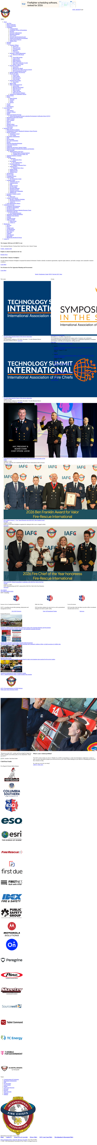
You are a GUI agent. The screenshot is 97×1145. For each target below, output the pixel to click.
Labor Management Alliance (13, 203)
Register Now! (4, 254)
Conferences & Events (9, 204)
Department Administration (13, 136)
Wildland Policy (13, 166)
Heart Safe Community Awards (20, 62)
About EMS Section (17, 57)
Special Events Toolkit (6, 658)
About (5, 22)
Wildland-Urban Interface (13, 215)
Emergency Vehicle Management (18, 53)
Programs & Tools (8, 128)
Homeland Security (14, 189)
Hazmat (8, 142)
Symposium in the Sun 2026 (57, 335)
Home (2, 1137)
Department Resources (15, 200)
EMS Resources (16, 60)
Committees (9, 27)
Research (9, 195)
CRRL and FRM (11, 219)
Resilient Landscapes (15, 163)
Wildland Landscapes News (19, 165)
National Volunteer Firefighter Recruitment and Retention (20, 148)
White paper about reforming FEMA (9, 689)
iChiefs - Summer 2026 (6, 248)
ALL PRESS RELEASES (7, 591)
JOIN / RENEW (76, 9)
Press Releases (10, 106)
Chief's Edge (10, 127)
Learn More (3, 264)
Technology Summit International (15, 214)
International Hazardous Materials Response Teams (19, 210)
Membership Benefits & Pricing (14, 237)
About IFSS (15, 82)
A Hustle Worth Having (12, 198)
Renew (8, 226)
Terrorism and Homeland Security (18, 37)
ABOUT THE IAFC (38, 764)
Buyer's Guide (10, 174)
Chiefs (8, 109)
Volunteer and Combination (16, 191)
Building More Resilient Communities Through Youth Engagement (17, 642)
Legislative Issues (11, 180)
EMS (11, 56)
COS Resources (16, 49)
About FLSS (16, 75)
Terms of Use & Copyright (21, 1137)
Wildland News (13, 172)
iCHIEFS (9, 233)
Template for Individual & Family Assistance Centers (13, 673)
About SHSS (16, 86)
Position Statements (11, 26)
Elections (12, 31)
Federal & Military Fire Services (17, 72)
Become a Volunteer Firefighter (17, 199)
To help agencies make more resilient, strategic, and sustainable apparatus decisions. (21, 629)
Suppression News (17, 159)
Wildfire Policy (13, 41)
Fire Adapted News (17, 162)
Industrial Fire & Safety (15, 80)
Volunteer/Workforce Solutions (14, 155)
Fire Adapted (13, 161)
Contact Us (12, 202)
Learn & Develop (8, 108)
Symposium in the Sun (12, 211)
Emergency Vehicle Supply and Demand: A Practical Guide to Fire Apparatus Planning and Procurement (26, 627)
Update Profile (10, 228)
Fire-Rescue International (13, 207)
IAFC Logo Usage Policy (45, 1137)
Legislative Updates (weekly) (14, 194)
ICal (59, 343)
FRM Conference (17, 61)
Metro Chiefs (13, 83)
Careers (8, 105)
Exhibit (11, 101)
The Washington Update (15, 178)
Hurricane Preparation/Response (14, 143)
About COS (15, 46)
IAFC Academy (10, 120)
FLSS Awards (16, 79)
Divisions (9, 42)
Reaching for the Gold (12, 125)
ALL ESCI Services (16, 611)
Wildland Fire (13, 192)
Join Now (9, 23)
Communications (14, 28)
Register (56, 353)
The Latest (3, 279)
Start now (82, 611)
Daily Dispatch (10, 234)
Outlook (62, 343)
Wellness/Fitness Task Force (16, 151)
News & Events (16, 47)
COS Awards (16, 52)
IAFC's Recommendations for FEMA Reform (12, 688)
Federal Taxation (14, 185)
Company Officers (14, 45)
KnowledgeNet (10, 230)
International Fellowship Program (15, 117)
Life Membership (11, 229)
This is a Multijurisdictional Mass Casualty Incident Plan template (16, 674)
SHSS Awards (16, 90)
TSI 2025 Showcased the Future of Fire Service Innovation (18, 336)
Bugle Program (13, 98)
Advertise (12, 99)
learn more (53, 342)
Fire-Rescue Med (11, 209)
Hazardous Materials (15, 34)
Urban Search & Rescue (15, 39)
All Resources (10, 173)
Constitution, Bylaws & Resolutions (18, 30)
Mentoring (15, 50)
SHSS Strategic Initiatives (19, 93)
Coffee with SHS (17, 91)
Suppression (13, 158)
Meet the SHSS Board (18, 87)
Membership (7, 224)
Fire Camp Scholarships (12, 140)
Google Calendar (68, 343)
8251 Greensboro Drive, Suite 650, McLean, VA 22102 (14, 1139)
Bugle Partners (10, 95)
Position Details (13, 169)
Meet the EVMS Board (18, 54)
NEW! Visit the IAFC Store (55, 274)
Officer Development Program (14, 114)
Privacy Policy (33, 1137)
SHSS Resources (17, 88)
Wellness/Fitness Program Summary (21, 153)
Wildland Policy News (18, 168)
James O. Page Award (18, 64)
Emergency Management (16, 32)
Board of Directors (11, 24)
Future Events (13, 221)
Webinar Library (11, 124)
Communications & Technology (11, 1079)
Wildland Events (14, 170)
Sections (9, 43)
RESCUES (12, 196)
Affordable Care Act (14, 181)
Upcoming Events (11, 218)
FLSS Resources (17, 77)
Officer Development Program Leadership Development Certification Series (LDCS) (30, 116)
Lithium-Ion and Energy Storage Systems (16, 147)
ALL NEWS (4, 590)
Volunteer (6, 1093)
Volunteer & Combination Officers (18, 94)
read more (20, 340)
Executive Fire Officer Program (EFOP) (22, 69)
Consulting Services (11, 176)
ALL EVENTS (54, 380)
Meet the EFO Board (18, 68)
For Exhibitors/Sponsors (15, 213)
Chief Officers (10, 110)
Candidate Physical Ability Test (20, 154)
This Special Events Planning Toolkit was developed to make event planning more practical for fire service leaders (28, 659)
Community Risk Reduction (13, 206)
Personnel (6, 1089)
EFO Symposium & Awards (19, 71)
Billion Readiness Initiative (13, 129)
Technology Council (14, 133)
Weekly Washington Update (41, 274)
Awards (8, 103)
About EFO (15, 67)
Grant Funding (10, 177)
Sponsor (12, 102)
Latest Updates (16, 58)
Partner (8, 97)
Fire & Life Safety (14, 73)
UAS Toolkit (13, 135)
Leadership (9, 146)
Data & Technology (11, 132)
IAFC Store (9, 232)
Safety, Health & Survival (16, 84)
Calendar (9, 217)
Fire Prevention (10, 139)
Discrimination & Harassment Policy (64, 1137)
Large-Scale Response (12, 144)
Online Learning (11, 118)
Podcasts (9, 121)
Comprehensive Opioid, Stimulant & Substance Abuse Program (22, 131)
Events (52, 279)
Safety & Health (10, 150)
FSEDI (8, 113)
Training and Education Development (19, 38)
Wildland (9, 157)
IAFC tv (9, 123)
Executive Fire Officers (15, 65)
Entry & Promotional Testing (50, 611)
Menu (2, 19)
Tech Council (13, 35)
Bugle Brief (9, 236)
